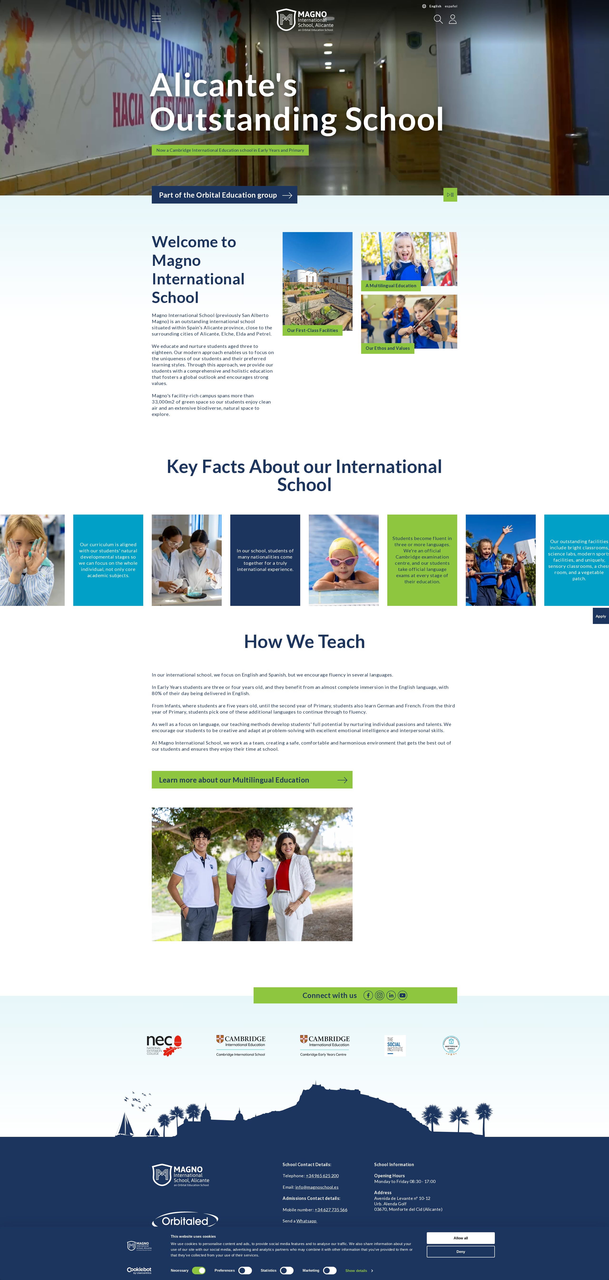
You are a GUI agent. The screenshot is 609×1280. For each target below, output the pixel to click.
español (451, 6)
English (435, 6)
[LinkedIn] (391, 995)
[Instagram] (379, 995)
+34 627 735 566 (331, 1209)
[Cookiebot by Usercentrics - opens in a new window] (139, 1270)
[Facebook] (368, 995)
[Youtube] (402, 995)
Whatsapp (307, 1220)
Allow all (461, 1238)
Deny (461, 1252)
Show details (356, 1271)
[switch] (245, 1270)
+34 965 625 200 (322, 1175)
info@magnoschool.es (317, 1187)
